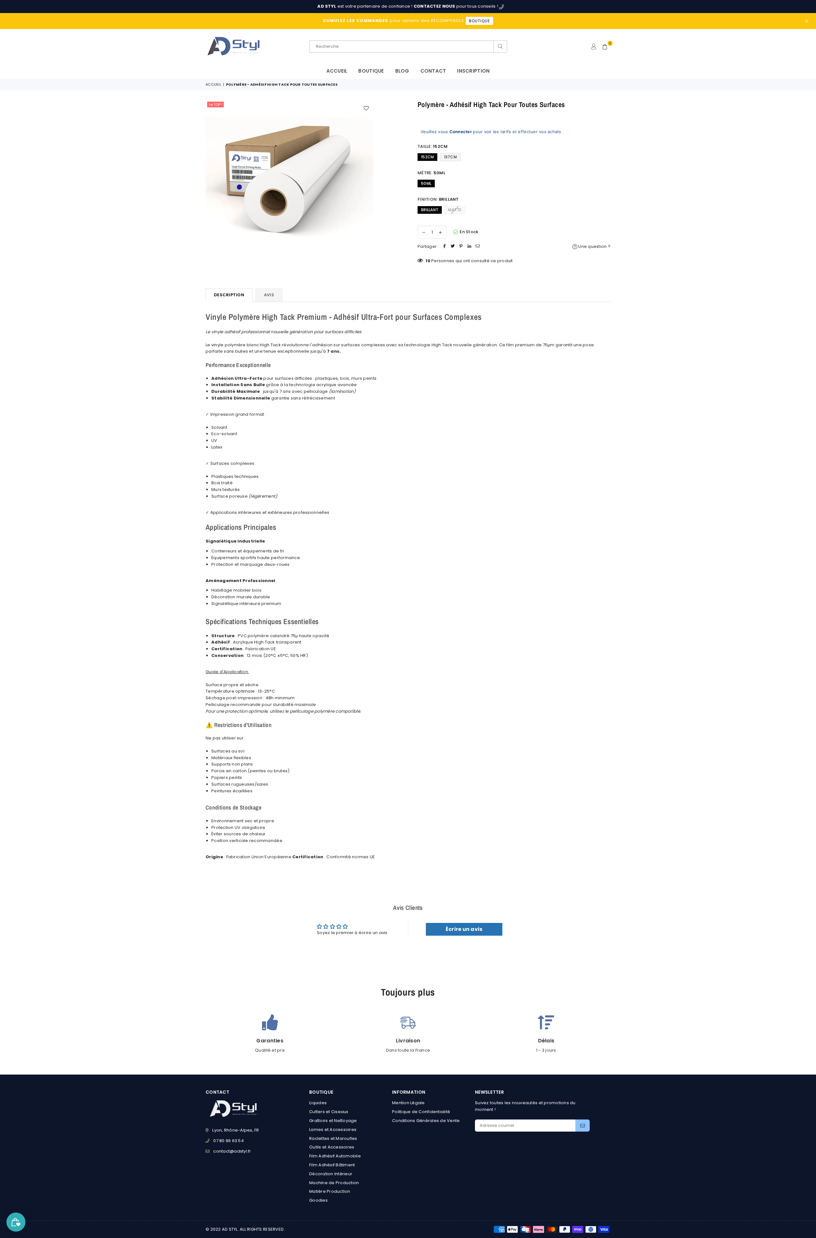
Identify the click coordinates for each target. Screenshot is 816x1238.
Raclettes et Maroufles (333, 1138)
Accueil (336, 71)
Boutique (371, 71)
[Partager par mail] (478, 246)
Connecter (460, 131)
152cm (427, 157)
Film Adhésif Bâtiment (332, 1165)
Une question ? (593, 246)
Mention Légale (408, 1103)
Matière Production (329, 1191)
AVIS (269, 295)
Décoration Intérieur (330, 1174)
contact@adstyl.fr (232, 1151)
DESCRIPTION (229, 295)
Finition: (438, 199)
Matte (454, 209)
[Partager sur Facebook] (445, 246)
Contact (433, 71)
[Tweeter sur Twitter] (453, 246)
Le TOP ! (215, 104)
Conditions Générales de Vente (426, 1121)
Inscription (473, 71)
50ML (426, 183)
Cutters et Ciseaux (328, 1112)
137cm (450, 157)
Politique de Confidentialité (421, 1112)
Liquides (318, 1103)
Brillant (429, 209)
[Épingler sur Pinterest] (461, 246)
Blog (402, 71)
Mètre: (431, 173)
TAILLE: (433, 146)
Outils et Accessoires (331, 1147)
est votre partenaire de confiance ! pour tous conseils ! (368, 6)
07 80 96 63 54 (228, 1141)
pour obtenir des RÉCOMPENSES (406, 21)
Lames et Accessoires (332, 1129)
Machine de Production (334, 1183)
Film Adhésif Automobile (335, 1156)
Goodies (318, 1200)
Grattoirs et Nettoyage (333, 1121)
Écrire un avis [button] (464, 929)
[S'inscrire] (582, 1125)
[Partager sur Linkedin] (469, 246)
